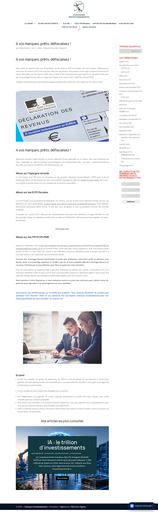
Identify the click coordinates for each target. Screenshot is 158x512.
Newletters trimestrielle (128, 119)
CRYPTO (124, 68)
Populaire (63, 48)
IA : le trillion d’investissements (62, 445)
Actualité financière (50, 48)
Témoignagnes (125, 165)
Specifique (123, 152)
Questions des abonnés (130, 137)
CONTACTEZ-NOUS (69, 27)
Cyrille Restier (24, 48)
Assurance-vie (124, 83)
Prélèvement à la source (130, 158)
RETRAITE (123, 148)
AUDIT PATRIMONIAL (82, 24)
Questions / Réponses (128, 134)
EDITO (123, 72)
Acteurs (122, 61)
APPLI (121, 76)
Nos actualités (124, 127)
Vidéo (123, 97)
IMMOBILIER (126, 155)
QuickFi (122, 144)
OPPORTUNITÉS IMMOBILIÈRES (104, 24)
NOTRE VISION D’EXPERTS (48, 24)
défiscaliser (26, 74)
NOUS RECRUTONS (126, 24)
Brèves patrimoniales (127, 87)
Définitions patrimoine (128, 101)
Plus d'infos (62, 478)
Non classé (123, 123)
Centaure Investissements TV (130, 91)
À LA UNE (66, 24)
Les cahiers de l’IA (126, 115)
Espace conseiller (89, 27)
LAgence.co (65, 507)
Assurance (123, 79)
